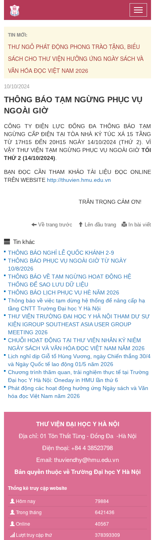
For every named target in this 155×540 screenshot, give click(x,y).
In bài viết (139, 225)
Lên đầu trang (99, 225)
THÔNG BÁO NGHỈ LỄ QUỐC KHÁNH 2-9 (61, 253)
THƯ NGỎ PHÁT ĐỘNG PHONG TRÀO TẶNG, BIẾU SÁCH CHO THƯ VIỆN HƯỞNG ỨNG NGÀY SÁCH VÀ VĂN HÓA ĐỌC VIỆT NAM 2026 (75, 58)
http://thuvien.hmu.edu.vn (79, 180)
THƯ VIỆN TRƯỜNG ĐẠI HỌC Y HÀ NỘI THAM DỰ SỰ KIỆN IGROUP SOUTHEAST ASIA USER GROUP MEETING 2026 (79, 324)
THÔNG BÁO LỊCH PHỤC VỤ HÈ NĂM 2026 (63, 292)
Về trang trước (54, 225)
